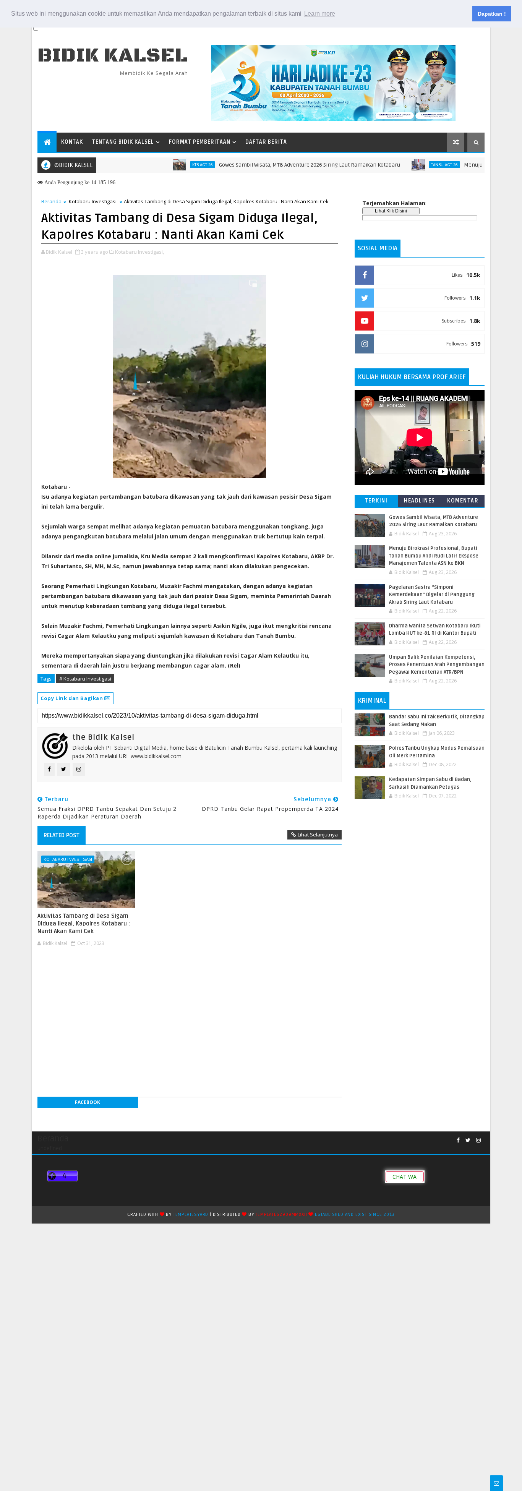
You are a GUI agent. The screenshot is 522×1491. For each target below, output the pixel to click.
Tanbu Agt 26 (413, 164)
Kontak (72, 142)
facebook (87, 1102)
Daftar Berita (266, 142)
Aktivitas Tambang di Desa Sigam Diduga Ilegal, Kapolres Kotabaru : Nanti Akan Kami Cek (83, 923)
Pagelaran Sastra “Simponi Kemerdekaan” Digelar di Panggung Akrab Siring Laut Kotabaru (432, 594)
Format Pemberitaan (199, 142)
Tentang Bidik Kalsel (123, 142)
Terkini (376, 501)
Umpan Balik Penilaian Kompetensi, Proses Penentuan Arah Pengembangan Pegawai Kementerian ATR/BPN (437, 664)
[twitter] (468, 1140)
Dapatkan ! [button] (492, 14)
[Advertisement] (189, 972)
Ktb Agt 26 (172, 164)
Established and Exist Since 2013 (355, 1214)
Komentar (462, 501)
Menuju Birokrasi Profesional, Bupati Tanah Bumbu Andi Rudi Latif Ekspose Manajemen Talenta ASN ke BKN (433, 555)
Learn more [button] (319, 13)
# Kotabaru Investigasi (85, 678)
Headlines (419, 501)
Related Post (61, 835)
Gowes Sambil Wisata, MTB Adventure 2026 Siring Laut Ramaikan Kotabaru (279, 165)
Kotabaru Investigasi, (139, 251)
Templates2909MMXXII (281, 1214)
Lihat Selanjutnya (318, 834)
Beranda (51, 201)
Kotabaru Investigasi (93, 201)
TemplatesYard (190, 1214)
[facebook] (458, 1140)
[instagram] (478, 1140)
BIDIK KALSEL (112, 55)
